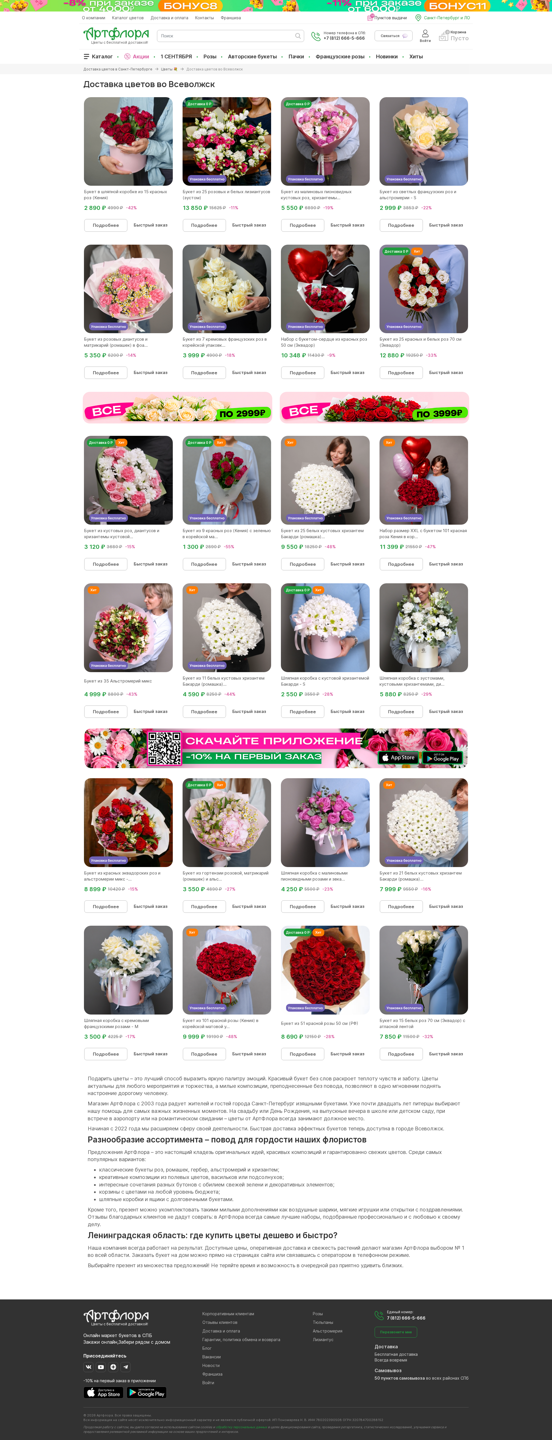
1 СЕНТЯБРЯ (176, 56)
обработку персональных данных (241, 1427)
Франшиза (231, 17)
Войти (208, 1382)
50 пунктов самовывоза (400, 1378)
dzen (113, 1367)
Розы (210, 56)
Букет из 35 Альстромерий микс (118, 681)
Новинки (387, 56)
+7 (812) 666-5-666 (344, 38)
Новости (211, 1365)
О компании (93, 17)
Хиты (416, 56)
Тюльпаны (323, 1322)
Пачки (296, 56)
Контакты (204, 17)
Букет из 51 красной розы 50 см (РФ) (319, 1023)
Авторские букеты (252, 56)
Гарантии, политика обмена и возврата (241, 1339)
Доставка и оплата (169, 17)
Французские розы (340, 56)
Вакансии (211, 1356)
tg (125, 1367)
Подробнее (106, 225)
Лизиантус (323, 1339)
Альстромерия (327, 1330)
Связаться (390, 36)
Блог (207, 1348)
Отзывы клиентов (219, 1322)
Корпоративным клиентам (228, 1313)
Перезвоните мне (396, 1332)
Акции (141, 56)
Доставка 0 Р (199, 104)
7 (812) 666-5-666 (406, 1318)
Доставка (386, 1346)
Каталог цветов (128, 17)
